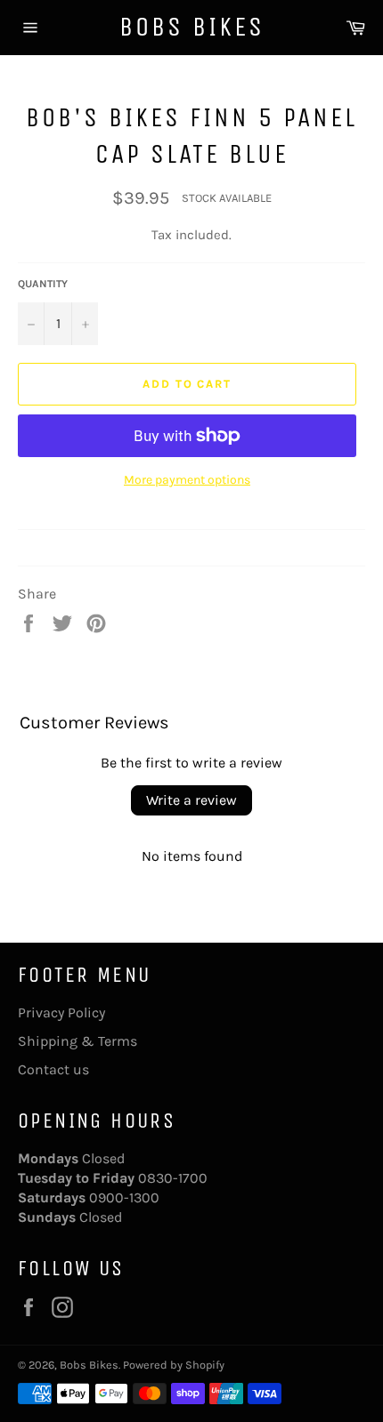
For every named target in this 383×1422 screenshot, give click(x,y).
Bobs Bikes (192, 27)
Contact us (53, 1069)
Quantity (43, 283)
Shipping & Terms (77, 1040)
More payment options (187, 479)
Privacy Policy (61, 1012)
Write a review (191, 799)
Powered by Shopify (173, 1364)
